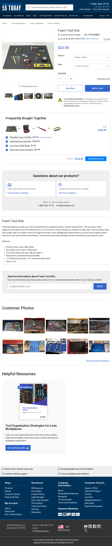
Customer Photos (39, 506)
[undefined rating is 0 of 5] (64, 38)
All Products (73, 16)
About (60, 490)
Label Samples (85, 9)
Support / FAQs (91, 488)
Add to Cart (97, 88)
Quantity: (62, 73)
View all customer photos (97, 361)
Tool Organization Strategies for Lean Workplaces (31, 427)
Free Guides (36, 491)
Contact (88, 494)
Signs (35, 16)
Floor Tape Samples (101, 9)
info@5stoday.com (65, 205)
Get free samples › (68, 193)
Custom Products (60, 16)
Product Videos (38, 494)
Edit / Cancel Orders (13, 514)
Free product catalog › (18, 193)
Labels (28, 16)
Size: (60, 64)
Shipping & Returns (93, 500)
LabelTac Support (93, 491)
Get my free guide (17, 448)
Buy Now (70, 88)
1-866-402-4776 (99, 3)
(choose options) (46, 137)
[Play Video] (38, 96)
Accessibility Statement (68, 493)
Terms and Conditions (67, 503)
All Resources (37, 488)
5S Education (88, 16)
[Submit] (28, 7)
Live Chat (89, 497)
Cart (107, 16)
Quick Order (10, 511)
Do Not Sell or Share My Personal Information (62, 540)
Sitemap (35, 509)
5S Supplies (7, 16)
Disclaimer (62, 497)
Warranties (36, 512)
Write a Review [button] (92, 39)
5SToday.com (52, 543)
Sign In (102, 16)
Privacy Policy (38, 540)
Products (9, 488)
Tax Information (65, 500)
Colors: (61, 55)
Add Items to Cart (96, 159)
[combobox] (49, 7)
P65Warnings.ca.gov (71, 106)
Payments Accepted (93, 506)
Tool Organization (45, 16)
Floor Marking (19, 16)
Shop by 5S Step (12, 497)
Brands (8, 491)
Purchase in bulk (103, 79)
